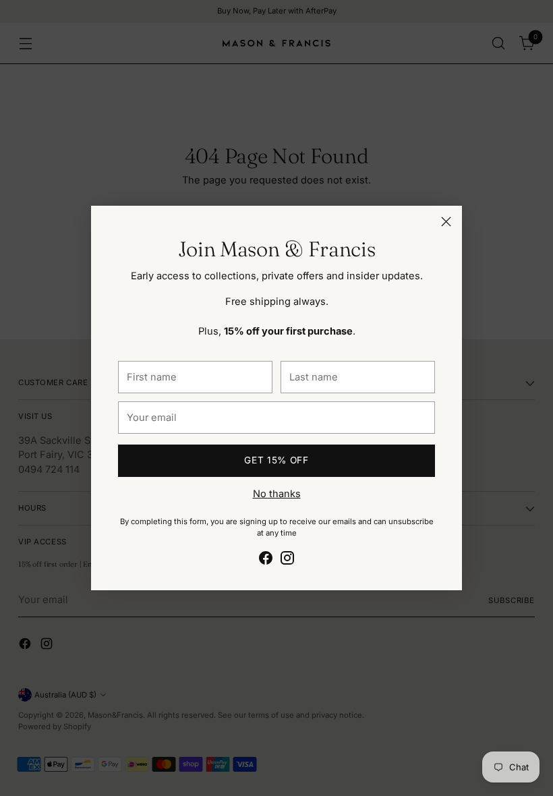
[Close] (446, 221)
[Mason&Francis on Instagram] (287, 560)
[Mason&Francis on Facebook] (266, 560)
